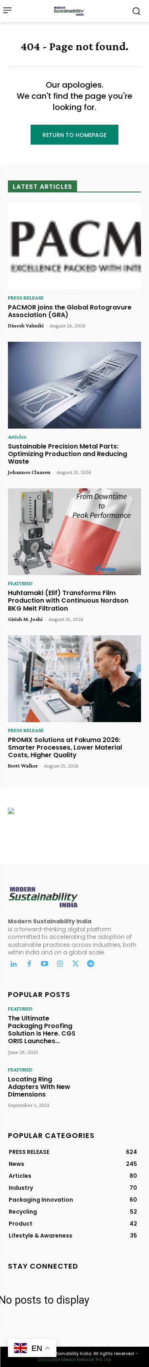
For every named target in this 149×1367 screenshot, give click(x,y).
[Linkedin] (13, 964)
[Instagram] (60, 964)
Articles (17, 436)
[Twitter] (75, 964)
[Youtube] (44, 964)
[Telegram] (91, 964)
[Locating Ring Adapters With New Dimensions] (114, 1088)
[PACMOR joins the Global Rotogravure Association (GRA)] (74, 246)
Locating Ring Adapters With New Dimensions (39, 1087)
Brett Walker (23, 765)
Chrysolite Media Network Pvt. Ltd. (74, 1359)
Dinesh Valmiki (26, 325)
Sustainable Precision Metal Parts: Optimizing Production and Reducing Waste (67, 454)
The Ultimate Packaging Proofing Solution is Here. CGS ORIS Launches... (41, 1030)
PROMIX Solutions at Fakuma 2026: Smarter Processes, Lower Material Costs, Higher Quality (65, 747)
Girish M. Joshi (25, 619)
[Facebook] (29, 964)
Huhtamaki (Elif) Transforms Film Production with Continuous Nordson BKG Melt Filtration (68, 600)
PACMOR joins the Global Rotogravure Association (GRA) (70, 311)
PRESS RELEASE (26, 297)
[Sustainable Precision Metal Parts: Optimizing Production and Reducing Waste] (74, 385)
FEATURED (20, 583)
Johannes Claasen (29, 472)
